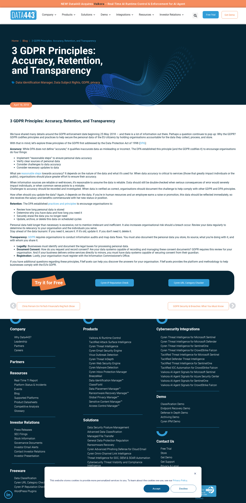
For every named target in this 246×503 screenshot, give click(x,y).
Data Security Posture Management (108, 427)
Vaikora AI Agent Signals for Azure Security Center (190, 376)
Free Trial (166, 448)
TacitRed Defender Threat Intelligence (182, 359)
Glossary (19, 410)
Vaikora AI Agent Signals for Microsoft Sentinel (188, 372)
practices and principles (62, 203)
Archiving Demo (170, 417)
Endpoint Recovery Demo (175, 408)
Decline (183, 488)
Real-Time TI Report (26, 380)
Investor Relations (24, 422)
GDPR (85, 82)
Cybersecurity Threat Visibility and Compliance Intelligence (114, 464)
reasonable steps (31, 173)
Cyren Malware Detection (103, 367)
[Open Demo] (110, 15)
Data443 (199, 498)
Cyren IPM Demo (170, 421)
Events (18, 389)
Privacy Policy (180, 480)
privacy (95, 82)
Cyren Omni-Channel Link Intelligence (109, 453)
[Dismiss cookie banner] (195, 474)
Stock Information (24, 438)
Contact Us (165, 441)
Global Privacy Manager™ (104, 397)
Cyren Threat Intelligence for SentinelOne (184, 346)
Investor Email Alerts (26, 447)
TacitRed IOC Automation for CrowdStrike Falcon (189, 367)
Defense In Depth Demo (174, 412)
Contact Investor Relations (29, 451)
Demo (161, 397)
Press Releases (23, 429)
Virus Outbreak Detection (103, 354)
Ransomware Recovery (100, 444)
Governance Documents (28, 442)
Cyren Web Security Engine (104, 363)
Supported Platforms (26, 397)
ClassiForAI (95, 384)
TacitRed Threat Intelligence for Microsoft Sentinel (190, 354)
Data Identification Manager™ (106, 380)
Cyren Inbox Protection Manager (108, 371)
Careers (18, 350)
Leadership (20, 341)
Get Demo (166, 457)
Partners (19, 346)
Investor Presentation (26, 455)
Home (15, 40)
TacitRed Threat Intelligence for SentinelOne (186, 363)
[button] (195, 15)
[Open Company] (55, 15)
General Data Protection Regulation (108, 440)
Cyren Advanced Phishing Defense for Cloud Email (116, 449)
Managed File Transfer (100, 436)
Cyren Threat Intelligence (103, 346)
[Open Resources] (153, 15)
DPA (142, 143)
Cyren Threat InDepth (101, 359)
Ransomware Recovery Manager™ (109, 393)
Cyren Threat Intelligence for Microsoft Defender (189, 341)
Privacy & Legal (170, 466)
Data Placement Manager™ (105, 388)
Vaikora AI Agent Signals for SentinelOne (184, 380)
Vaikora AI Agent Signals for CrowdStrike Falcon (189, 385)
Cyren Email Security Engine (105, 350)
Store (164, 453)
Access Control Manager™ (104, 405)
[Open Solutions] (94, 15)
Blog (25, 40)
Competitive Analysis (26, 406)
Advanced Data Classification (104, 431)
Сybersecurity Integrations (178, 329)
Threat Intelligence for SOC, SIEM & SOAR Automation (118, 457)
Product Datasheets (25, 402)
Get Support (168, 461)
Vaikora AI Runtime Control (105, 338)
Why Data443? (22, 337)
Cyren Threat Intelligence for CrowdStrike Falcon (189, 350)
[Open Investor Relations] (183, 15)
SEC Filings (20, 434)
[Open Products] (74, 15)
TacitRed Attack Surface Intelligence (110, 342)
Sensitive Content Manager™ (105, 401)
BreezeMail (95, 376)
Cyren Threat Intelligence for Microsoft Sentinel (188, 337)
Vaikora (99, 4)
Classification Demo (172, 404)
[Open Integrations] (132, 15)
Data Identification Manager (34, 82)
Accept (156, 488)
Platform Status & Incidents (30, 384)
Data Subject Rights (67, 82)
